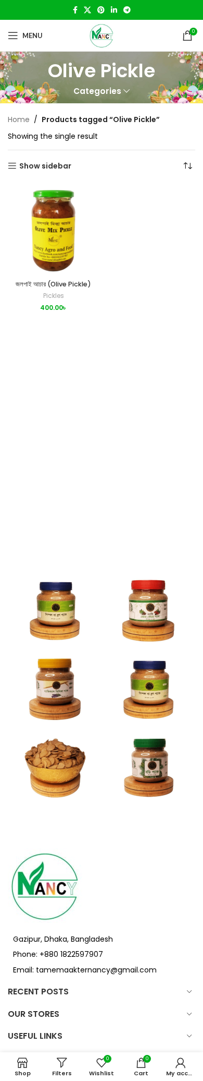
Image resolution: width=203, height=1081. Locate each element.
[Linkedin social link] (114, 10)
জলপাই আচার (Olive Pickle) (53, 284)
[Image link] (45, 885)
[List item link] (101, 954)
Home (19, 119)
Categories (97, 91)
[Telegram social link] (127, 10)
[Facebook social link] (75, 10)
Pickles (53, 296)
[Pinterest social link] (101, 10)
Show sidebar (45, 166)
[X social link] (87, 10)
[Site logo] (101, 35)
